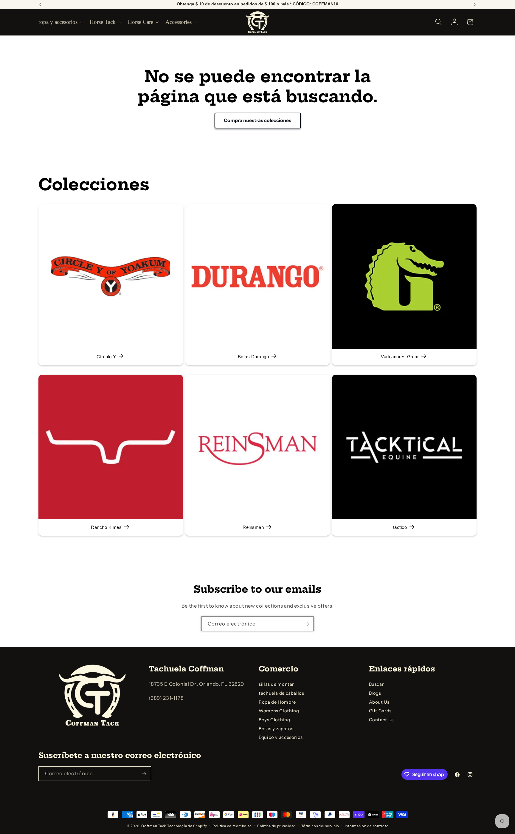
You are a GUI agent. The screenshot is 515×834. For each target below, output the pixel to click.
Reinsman (253, 527)
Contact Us (381, 719)
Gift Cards (380, 710)
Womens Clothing (279, 710)
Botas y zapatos (276, 728)
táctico (400, 527)
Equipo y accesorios (281, 737)
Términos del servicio (320, 826)
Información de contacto (367, 826)
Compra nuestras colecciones (257, 120)
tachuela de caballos (281, 693)
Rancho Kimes (106, 527)
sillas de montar (276, 684)
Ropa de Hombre (277, 702)
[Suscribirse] (307, 624)
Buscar (376, 684)
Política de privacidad (276, 826)
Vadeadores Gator (400, 356)
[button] (60, 22)
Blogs (375, 693)
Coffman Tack (153, 826)
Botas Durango (253, 356)
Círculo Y (106, 356)
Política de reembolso (232, 826)
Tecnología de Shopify (187, 826)
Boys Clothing (274, 719)
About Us (379, 702)
